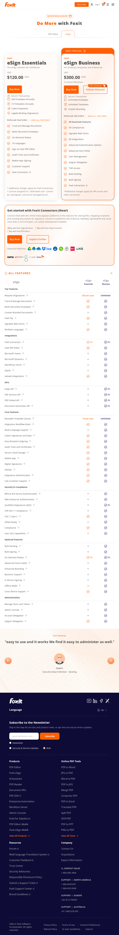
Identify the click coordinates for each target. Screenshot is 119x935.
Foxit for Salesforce (19, 818)
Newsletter (17, 743)
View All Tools (68, 835)
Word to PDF (68, 778)
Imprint (89, 929)
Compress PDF (69, 795)
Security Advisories (19, 871)
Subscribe (50, 736)
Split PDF (66, 812)
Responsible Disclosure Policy (25, 877)
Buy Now (81, 4)
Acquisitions (68, 854)
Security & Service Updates (25, 748)
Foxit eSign (15, 773)
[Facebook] (101, 700)
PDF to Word (68, 767)
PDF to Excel (68, 801)
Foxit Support (20, 888)
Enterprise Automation (21, 801)
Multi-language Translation (28, 854)
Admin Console (17, 812)
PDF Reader (15, 784)
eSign (68, 34)
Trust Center (16, 865)
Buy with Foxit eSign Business (21, 228)
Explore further (37, 239)
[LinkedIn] (95, 700)
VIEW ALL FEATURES (40, 120)
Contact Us (67, 848)
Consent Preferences (90, 925)
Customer (20, 860)
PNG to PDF (67, 829)
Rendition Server (18, 807)
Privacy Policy (50, 925)
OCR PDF (66, 818)
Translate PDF (68, 807)
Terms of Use (68, 925)
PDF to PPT (67, 824)
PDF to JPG (67, 784)
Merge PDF (67, 790)
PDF (14, 795)
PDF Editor (53, 34)
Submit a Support (22, 883)
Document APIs (17, 790)
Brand (18, 894)
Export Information (71, 860)
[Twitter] (107, 700)
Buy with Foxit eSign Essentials (49, 228)
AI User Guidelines (71, 929)
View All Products (18, 835)
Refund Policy (50, 929)
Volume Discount (95, 88)
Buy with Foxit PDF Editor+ (19, 231)
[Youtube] (89, 700)
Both (48, 748)
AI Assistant (15, 778)
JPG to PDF (67, 773)
